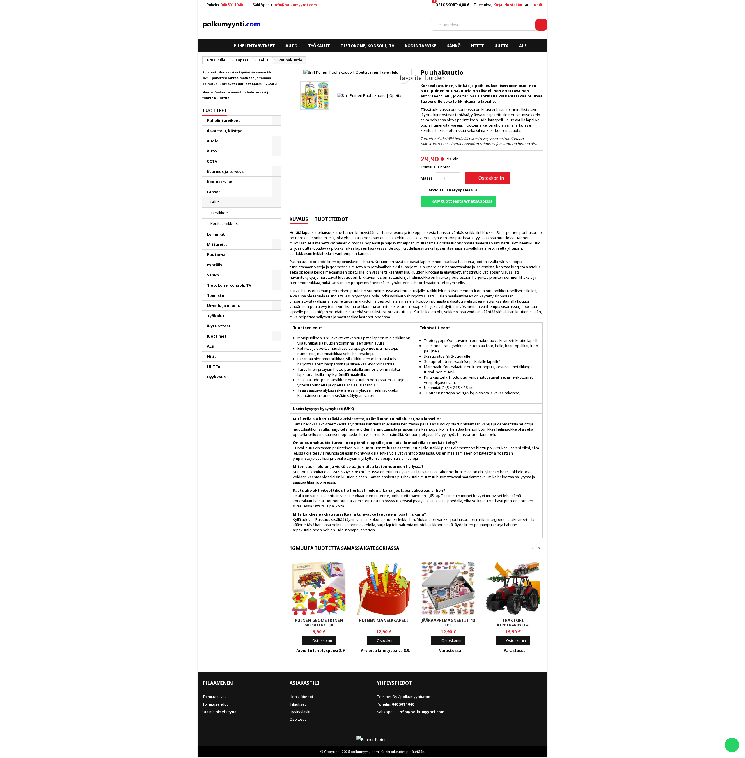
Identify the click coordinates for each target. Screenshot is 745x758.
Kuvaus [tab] (299, 219)
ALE (523, 45)
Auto (291, 45)
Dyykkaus (216, 376)
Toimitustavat (214, 696)
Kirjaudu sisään (508, 4)
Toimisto (215, 295)
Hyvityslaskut (301, 711)
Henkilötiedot (301, 696)
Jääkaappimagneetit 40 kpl (448, 622)
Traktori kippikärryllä (513, 622)
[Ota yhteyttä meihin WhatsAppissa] (732, 745)
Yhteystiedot (394, 683)
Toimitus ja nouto (436, 167)
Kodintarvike (421, 45)
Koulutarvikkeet (224, 223)
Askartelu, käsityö (225, 130)
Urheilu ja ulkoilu (223, 305)
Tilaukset (298, 704)
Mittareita (217, 244)
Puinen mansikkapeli (383, 620)
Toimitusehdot (215, 704)
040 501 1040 (232, 4)
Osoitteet (298, 719)
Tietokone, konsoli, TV (367, 45)
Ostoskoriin (487, 178)
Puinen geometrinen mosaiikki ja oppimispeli (319, 624)
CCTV (212, 161)
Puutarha (216, 254)
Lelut (214, 202)
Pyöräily (214, 264)
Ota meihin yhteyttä (219, 711)
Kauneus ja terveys (225, 171)
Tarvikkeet (219, 212)
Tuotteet (214, 110)
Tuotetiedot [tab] (331, 219)
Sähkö (454, 45)
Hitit (477, 45)
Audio (213, 140)
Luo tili (535, 4)
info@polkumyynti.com (295, 4)
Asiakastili (304, 683)
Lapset (213, 191)
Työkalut (319, 45)
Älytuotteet (219, 326)
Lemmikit (216, 234)
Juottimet (216, 336)
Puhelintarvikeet (254, 45)
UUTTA (501, 45)
